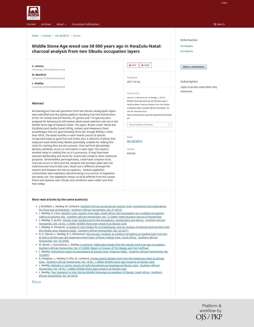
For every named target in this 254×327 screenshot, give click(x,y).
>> (39, 281)
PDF (131, 65)
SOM (144, 65)
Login (224, 2)
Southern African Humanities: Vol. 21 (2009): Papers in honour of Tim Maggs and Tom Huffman (94, 248)
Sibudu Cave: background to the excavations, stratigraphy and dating (103, 220)
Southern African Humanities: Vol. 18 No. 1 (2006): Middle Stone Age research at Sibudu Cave (102, 222)
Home (35, 35)
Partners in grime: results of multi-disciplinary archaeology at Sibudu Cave (95, 265)
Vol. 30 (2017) (62, 35)
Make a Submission (193, 66)
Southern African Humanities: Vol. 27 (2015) (97, 209)
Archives (46, 24)
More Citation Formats (141, 124)
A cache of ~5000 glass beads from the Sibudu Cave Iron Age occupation (122, 244)
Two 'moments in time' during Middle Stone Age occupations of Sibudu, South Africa (100, 272)
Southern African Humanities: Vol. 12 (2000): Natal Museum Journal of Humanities (114, 216)
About (60, 24)
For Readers (187, 46)
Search (220, 24)
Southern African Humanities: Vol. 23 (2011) (103, 230)
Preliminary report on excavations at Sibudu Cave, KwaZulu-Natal (89, 251)
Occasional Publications (85, 24)
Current (31, 24)
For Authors (187, 51)
